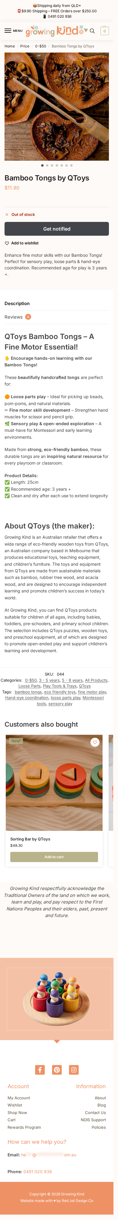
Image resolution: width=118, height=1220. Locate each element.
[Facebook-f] (40, 1070)
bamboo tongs (28, 691)
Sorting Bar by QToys (30, 839)
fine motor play (92, 691)
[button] (104, 31)
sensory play (60, 703)
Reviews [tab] (17, 317)
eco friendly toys (60, 691)
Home (10, 46)
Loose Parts (29, 685)
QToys (85, 685)
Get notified (56, 229)
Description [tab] (17, 303)
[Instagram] (74, 1070)
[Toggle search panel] (92, 31)
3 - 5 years (49, 680)
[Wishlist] (95, 742)
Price (24, 46)
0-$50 (40, 46)
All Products (96, 680)
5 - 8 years (72, 680)
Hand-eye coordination (26, 697)
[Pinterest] (57, 1070)
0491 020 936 (59, 16)
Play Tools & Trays (60, 685)
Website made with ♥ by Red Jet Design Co (56, 1200)
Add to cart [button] (54, 857)
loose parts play (65, 697)
